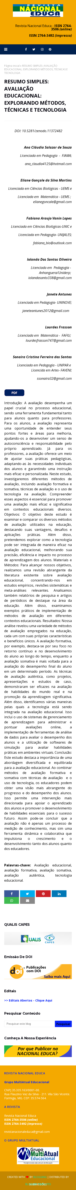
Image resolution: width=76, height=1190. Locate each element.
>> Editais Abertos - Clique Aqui (28, 1000)
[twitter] (34, 49)
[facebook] (26, 49)
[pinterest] (50, 49)
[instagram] (42, 49)
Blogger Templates (38, 1184)
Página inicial (12, 66)
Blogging (40, 1177)
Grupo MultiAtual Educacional (26, 1082)
